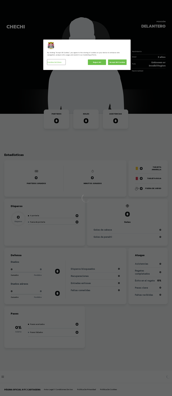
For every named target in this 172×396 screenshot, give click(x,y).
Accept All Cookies (117, 62)
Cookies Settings (54, 62)
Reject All (97, 62)
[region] (87, 55)
